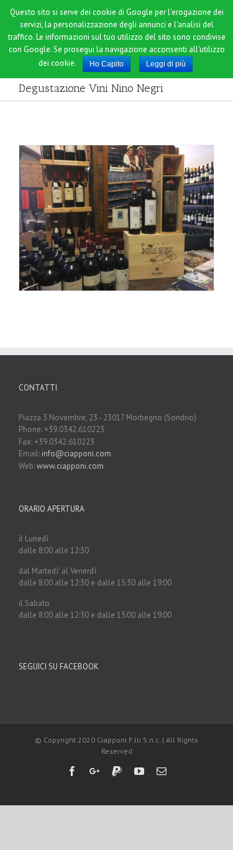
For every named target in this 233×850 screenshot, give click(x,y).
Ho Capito (106, 64)
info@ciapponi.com (76, 453)
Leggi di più (166, 64)
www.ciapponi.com (70, 466)
